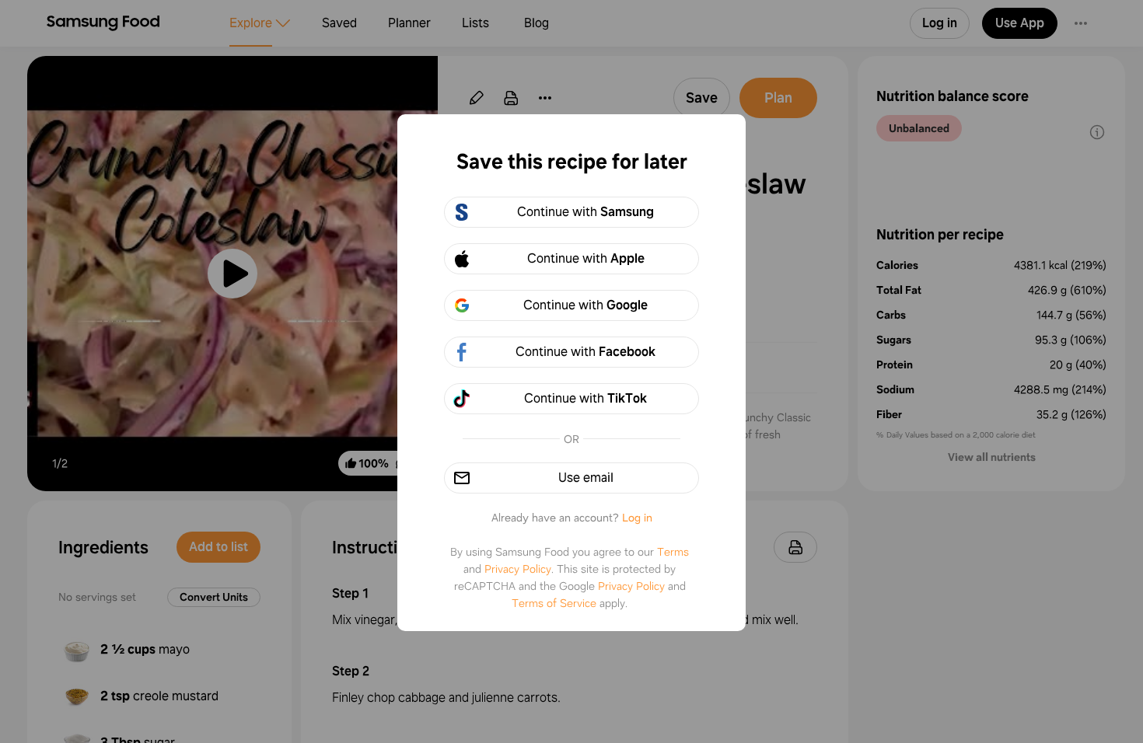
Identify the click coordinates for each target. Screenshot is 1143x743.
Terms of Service (554, 603)
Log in (637, 518)
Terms (673, 552)
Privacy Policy (517, 569)
